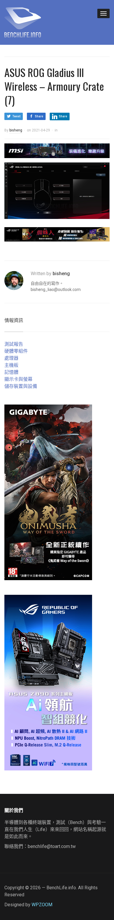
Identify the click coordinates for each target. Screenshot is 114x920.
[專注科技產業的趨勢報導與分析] (22, 21)
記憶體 (11, 372)
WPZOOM (42, 904)
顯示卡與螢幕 (18, 379)
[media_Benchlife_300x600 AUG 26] (48, 492)
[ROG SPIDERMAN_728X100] (57, 234)
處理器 (11, 358)
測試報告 (13, 344)
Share (39, 116)
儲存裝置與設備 (20, 386)
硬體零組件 (16, 351)
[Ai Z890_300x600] (48, 682)
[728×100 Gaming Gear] (57, 150)
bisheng (15, 130)
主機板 (11, 365)
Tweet (16, 116)
